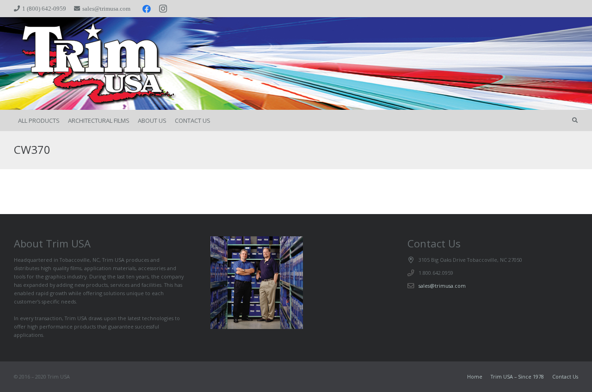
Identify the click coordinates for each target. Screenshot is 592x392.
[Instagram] (163, 8)
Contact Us (565, 376)
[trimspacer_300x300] (84, 63)
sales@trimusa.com (442, 285)
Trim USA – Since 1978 (517, 376)
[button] (575, 120)
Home (474, 376)
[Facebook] (146, 8)
